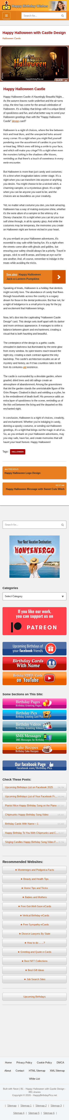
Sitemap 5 (33, 1113)
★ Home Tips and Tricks (34, 888)
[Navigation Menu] (6, 15)
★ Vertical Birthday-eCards (34, 915)
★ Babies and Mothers (34, 897)
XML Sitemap (57, 1070)
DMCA (60, 1062)
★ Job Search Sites (34, 979)
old (24, 367)
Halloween (18, 452)
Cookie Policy (44, 1062)
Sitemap (11, 1105)
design (15, 121)
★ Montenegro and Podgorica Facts (34, 869)
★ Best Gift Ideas (34, 970)
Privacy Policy (24, 1062)
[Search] (62, 15)
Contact (20, 1070)
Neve (16, 1089)
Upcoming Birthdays (34, 996)
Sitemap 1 (25, 1105)
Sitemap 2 (41, 1105)
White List (34, 1078)
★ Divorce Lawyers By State (34, 933)
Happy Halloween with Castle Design (45, 1089)
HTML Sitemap (37, 1070)
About (8, 1070)
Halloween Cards (12, 38)
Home (8, 1062)
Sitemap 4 (18, 1113)
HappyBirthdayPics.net (45, 1095)
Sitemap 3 (56, 1105)
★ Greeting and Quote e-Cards (34, 951)
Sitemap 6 (48, 1113)
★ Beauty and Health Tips (34, 878)
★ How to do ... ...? (34, 942)
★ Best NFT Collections (34, 961)
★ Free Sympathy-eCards (34, 924)
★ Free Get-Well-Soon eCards (34, 906)
